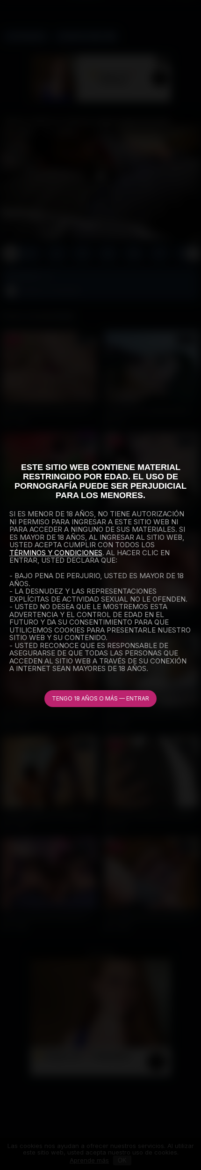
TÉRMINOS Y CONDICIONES (55, 552)
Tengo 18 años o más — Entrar (100, 698)
